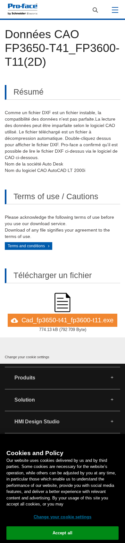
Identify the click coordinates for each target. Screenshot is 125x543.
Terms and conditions (26, 246)
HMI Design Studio (37, 421)
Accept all (62, 532)
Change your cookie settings (27, 357)
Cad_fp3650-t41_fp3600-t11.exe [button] (67, 320)
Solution (24, 400)
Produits (24, 377)
